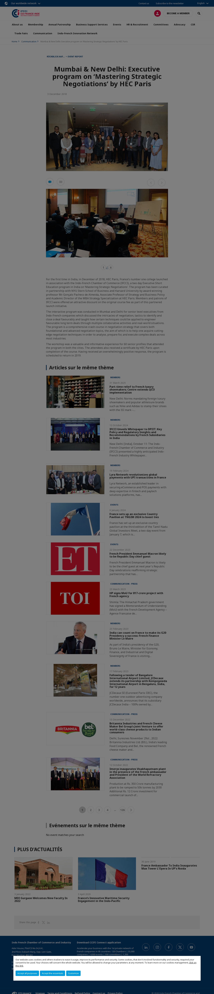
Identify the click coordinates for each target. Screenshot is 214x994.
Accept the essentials (52, 973)
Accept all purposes (27, 973)
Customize (73, 973)
